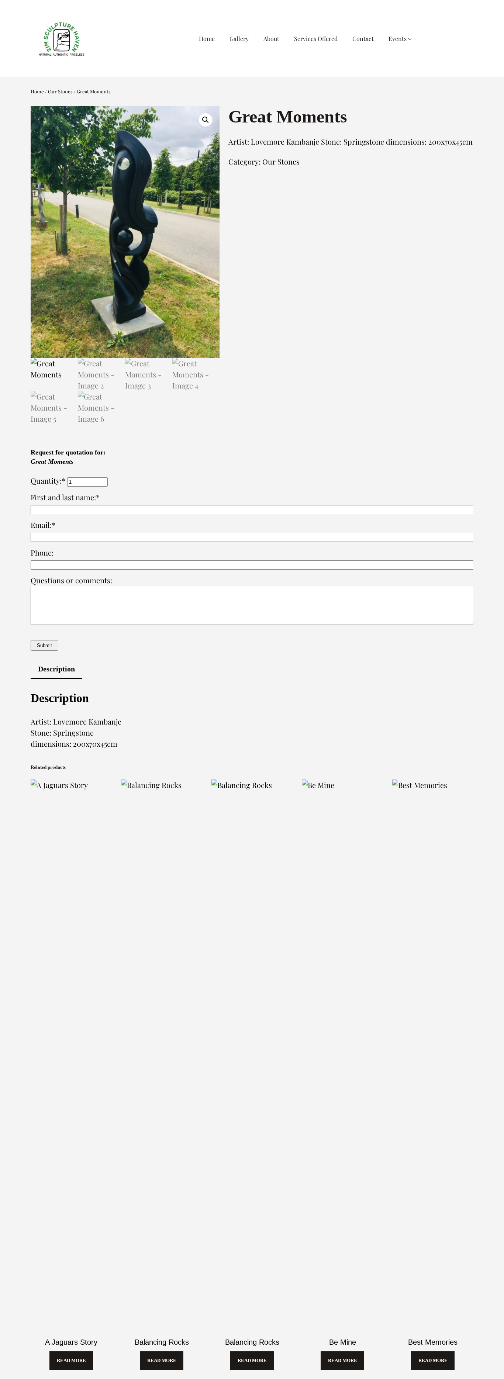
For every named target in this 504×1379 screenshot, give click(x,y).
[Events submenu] (410, 39)
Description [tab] (56, 669)
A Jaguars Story (71, 1342)
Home (37, 91)
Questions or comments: (71, 580)
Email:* (43, 525)
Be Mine (342, 1342)
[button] (205, 120)
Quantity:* (49, 480)
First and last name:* (65, 497)
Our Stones (60, 91)
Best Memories (433, 1342)
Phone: (42, 552)
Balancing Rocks (162, 1342)
